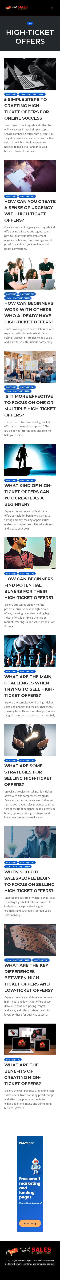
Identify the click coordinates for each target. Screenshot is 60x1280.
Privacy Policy (20, 1264)
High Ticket (11, 94)
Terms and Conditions (36, 1264)
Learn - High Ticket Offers (32, 94)
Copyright (51, 1264)
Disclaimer (9, 1264)
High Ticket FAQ (27, 196)
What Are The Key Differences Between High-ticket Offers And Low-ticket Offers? (28, 978)
